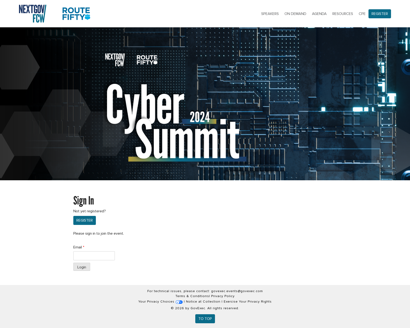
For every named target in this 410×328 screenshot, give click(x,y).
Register (380, 13)
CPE (362, 13)
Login (81, 267)
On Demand (295, 13)
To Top (205, 318)
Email (78, 247)
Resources (342, 13)
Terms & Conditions (192, 296)
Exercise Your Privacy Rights (248, 301)
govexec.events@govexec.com (237, 291)
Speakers (270, 13)
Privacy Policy (223, 296)
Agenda (319, 13)
